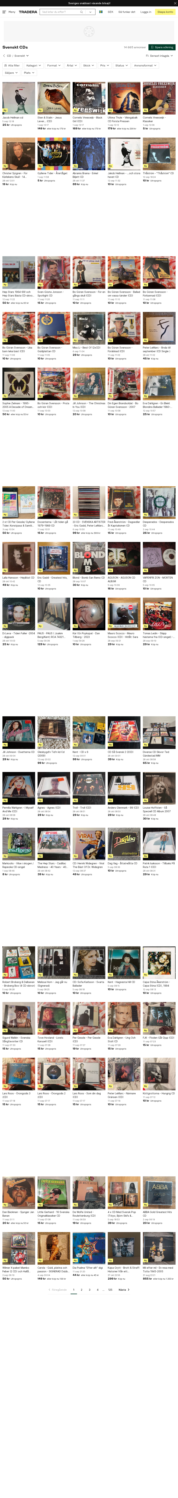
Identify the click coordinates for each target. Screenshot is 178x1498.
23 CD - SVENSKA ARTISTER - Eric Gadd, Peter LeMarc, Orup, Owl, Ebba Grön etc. (89, 523)
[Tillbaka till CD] (4, 55)
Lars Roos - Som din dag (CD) (87, 1095)
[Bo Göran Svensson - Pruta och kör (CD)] (54, 384)
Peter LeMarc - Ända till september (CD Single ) (157, 349)
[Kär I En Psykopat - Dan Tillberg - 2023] (89, 614)
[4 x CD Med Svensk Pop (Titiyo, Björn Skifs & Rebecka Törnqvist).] (124, 1192)
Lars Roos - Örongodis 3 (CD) (16, 1095)
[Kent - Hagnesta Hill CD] (124, 962)
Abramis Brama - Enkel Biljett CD (85, 175)
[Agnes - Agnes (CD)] (54, 788)
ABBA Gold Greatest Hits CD (157, 1214)
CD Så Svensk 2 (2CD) (121, 751)
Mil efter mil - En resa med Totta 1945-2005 (158, 1269)
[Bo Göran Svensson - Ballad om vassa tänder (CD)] (124, 272)
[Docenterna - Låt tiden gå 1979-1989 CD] (54, 502)
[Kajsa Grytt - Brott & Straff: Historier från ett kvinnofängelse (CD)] (124, 1248)
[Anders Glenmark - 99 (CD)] (124, 788)
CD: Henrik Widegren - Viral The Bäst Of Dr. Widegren (88, 865)
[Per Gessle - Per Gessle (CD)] (89, 1018)
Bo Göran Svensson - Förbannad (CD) (155, 293)
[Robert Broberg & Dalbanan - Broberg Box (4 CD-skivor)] (18, 962)
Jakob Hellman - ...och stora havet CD (124, 175)
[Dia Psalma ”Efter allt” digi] (89, 1248)
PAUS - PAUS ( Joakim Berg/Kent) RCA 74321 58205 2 (51, 635)
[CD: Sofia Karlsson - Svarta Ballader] (89, 962)
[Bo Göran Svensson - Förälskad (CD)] (124, 328)
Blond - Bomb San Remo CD (89, 577)
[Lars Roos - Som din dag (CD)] (89, 1074)
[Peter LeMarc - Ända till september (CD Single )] (159, 328)
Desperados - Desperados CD (158, 523)
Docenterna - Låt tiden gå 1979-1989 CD (53, 523)
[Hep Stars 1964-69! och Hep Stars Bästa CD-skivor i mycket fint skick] (18, 272)
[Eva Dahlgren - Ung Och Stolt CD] (124, 1018)
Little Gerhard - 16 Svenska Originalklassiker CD (53, 1214)
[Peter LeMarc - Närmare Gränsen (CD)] (124, 1074)
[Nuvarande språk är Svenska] (101, 12)
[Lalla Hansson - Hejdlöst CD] (18, 558)
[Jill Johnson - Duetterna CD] (18, 732)
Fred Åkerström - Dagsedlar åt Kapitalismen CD (124, 523)
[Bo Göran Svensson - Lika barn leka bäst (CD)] (18, 328)
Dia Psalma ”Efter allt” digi (88, 1267)
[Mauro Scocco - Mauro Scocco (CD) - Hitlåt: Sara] (124, 614)
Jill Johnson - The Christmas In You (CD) (89, 405)
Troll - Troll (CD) (82, 807)
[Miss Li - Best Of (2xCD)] (89, 328)
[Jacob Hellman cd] (18, 98)
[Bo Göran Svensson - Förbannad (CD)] (159, 272)
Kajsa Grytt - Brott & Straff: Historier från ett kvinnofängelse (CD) (124, 1269)
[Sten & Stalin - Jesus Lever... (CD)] (54, 98)
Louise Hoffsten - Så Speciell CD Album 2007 (157, 809)
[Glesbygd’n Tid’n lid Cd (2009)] (54, 732)
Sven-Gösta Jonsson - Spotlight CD (51, 293)
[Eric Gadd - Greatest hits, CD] (54, 558)
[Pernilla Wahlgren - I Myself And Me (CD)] (18, 788)
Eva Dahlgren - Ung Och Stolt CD (122, 1039)
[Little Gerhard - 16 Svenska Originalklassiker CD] (54, 1192)
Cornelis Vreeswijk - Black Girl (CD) (87, 119)
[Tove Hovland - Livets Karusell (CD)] (54, 1018)
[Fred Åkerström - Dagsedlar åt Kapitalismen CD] (124, 502)
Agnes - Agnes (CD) (49, 807)
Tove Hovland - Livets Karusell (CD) (50, 1039)
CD (9, 55)
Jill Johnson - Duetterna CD (18, 751)
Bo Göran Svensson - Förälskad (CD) (120, 349)
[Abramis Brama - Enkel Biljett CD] (89, 154)
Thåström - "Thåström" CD (158, 173)
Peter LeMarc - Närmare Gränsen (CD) (122, 1095)
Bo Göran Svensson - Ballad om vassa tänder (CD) (124, 293)
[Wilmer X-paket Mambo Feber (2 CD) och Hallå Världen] (18, 1248)
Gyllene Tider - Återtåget (52, 173)
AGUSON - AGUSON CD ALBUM (121, 579)
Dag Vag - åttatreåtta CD (122, 863)
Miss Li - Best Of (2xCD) (86, 347)
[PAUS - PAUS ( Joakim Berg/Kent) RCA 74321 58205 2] (54, 614)
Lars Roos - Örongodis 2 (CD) (52, 1095)
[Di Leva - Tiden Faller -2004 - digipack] (18, 614)
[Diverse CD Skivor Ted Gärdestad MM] (159, 732)
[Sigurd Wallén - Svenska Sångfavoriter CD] (18, 1018)
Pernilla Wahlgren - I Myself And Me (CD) (18, 809)
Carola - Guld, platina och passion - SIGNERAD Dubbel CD (54, 1269)
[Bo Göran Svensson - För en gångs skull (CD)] (89, 272)
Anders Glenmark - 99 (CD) (123, 807)
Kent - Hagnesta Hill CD (121, 982)
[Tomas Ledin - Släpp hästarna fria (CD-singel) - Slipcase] (159, 614)
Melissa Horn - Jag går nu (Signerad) (52, 984)
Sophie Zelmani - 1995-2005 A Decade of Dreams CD (17, 405)
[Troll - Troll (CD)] (89, 788)
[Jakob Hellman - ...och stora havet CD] (124, 154)
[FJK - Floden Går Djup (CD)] (159, 1018)
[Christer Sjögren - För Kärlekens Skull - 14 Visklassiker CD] (18, 154)
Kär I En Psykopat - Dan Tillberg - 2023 (86, 635)
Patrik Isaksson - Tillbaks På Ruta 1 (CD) (159, 865)
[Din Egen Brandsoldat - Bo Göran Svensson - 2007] (124, 384)
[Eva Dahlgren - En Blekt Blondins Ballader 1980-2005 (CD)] (159, 384)
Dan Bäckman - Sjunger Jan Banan (18, 1214)
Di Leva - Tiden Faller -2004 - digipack (18, 635)
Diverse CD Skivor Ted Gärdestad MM (156, 753)
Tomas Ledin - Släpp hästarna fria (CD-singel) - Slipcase (158, 635)
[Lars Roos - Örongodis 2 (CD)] (54, 1074)
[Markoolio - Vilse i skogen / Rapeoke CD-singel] (18, 844)
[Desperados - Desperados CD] (159, 502)
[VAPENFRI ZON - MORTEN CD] (159, 558)
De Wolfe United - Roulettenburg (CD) (84, 1214)
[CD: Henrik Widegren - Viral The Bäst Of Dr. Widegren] (89, 844)
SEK (110, 11)
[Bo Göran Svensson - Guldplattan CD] (54, 328)
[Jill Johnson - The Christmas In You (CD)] (89, 384)
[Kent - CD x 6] (89, 732)
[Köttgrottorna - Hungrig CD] (159, 1074)
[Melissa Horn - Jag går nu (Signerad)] (54, 962)
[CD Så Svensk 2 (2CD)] (124, 732)
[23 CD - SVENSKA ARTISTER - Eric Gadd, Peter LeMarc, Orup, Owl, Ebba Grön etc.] (89, 502)
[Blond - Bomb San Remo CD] (89, 558)
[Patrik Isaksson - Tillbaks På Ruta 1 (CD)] (159, 844)
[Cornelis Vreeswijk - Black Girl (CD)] (89, 98)
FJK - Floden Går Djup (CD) (158, 1037)
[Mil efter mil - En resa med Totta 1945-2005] (159, 1248)
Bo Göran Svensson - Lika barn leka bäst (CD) (17, 349)
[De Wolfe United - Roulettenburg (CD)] (89, 1192)
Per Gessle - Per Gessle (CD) (86, 1039)
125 (110, 1289)
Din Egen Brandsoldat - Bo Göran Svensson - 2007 (123, 405)
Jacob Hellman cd (12, 117)
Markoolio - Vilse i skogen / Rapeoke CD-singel (18, 865)
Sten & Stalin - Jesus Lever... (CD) (50, 119)
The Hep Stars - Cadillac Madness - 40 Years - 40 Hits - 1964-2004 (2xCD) (52, 865)
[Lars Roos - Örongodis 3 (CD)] (18, 1074)
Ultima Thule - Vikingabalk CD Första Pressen (122, 119)
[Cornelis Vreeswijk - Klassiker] (159, 98)
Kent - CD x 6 (80, 751)
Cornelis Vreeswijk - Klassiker (154, 119)
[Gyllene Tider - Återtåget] (54, 154)
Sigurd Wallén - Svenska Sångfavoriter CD (16, 1039)
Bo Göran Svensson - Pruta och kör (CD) (53, 405)
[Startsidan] (28, 12)
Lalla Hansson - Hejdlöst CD (18, 577)
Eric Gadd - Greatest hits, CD (52, 579)
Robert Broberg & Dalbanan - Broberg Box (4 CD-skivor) (18, 984)
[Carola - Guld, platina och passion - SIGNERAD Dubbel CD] (54, 1248)
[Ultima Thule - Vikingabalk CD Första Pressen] (124, 98)
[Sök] (81, 12)
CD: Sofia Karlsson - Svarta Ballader (88, 984)
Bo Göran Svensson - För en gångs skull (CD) (89, 293)
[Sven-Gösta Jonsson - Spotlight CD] (54, 272)
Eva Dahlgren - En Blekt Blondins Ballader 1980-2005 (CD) (156, 405)
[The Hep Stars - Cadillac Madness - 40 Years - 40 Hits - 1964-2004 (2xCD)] (54, 844)
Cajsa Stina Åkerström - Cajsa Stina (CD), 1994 (156, 984)
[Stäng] (175, 3)
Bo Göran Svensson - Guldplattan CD (50, 349)
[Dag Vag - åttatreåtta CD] (124, 844)
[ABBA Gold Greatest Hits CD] (159, 1192)
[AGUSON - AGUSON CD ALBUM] (124, 558)
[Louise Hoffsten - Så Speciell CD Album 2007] (159, 788)
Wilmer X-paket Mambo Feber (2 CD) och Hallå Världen (15, 1269)
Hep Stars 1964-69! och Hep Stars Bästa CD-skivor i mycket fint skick (18, 293)
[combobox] (62, 12)
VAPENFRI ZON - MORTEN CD (158, 579)
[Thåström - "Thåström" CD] (159, 154)
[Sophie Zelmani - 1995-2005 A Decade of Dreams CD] (18, 384)
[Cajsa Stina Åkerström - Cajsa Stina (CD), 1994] (159, 962)
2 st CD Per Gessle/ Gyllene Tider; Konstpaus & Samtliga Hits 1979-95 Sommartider (18, 523)
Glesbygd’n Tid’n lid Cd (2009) (51, 753)
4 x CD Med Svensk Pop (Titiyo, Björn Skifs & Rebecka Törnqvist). (122, 1214)
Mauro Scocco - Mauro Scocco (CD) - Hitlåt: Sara (123, 635)
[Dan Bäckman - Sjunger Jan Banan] (18, 1192)
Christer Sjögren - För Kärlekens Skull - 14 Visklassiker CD (14, 175)
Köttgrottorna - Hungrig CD (159, 1093)
